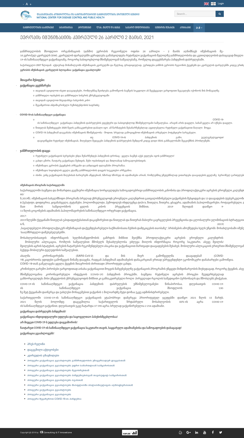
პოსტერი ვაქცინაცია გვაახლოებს (49, 389)
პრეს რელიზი (36, 344)
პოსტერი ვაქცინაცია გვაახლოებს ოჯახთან (55, 380)
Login (221, 3)
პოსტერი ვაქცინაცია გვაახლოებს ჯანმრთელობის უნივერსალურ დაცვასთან (76, 360)
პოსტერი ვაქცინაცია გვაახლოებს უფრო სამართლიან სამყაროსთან (71, 365)
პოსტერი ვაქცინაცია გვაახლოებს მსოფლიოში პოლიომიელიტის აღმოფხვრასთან (80, 385)
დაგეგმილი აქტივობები (43, 350)
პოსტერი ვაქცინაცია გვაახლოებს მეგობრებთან (58, 370)
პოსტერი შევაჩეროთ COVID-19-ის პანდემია (54, 398)
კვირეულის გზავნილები (43, 355)
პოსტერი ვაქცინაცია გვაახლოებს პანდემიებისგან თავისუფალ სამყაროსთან (77, 375)
